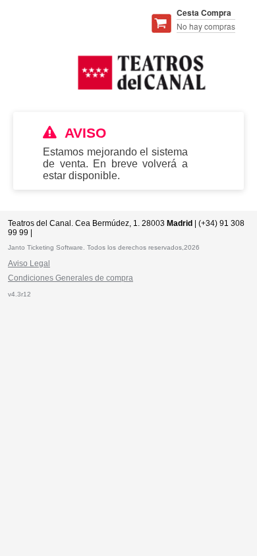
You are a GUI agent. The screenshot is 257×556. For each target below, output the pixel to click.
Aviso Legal (29, 263)
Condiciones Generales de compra (70, 278)
